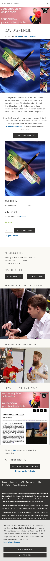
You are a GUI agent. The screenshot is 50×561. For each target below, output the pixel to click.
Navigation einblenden (10, 3)
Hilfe (39, 482)
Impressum (14, 482)
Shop (25, 36)
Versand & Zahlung (20, 485)
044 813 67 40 (15, 276)
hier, (15, 450)
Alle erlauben (25, 555)
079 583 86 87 (37, 276)
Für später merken (11, 236)
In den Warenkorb (24, 230)
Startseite (18, 36)
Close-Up (32, 36)
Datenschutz (30, 482)
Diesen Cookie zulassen (25, 135)
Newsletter (6, 485)
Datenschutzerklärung (14, 126)
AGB (22, 482)
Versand (23, 217)
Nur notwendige (25, 549)
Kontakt (5, 482)
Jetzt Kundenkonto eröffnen (25, 466)
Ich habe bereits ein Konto (25, 471)
